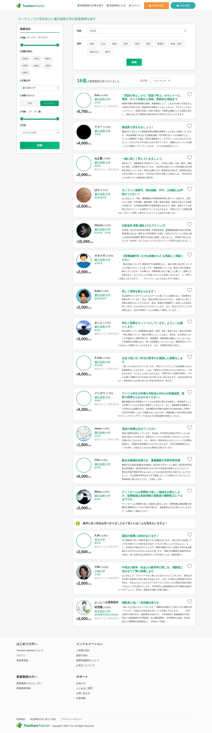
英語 (137, 43)
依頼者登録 (158, 5)
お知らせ (80, 683)
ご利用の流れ (83, 650)
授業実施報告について (87, 660)
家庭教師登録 (23, 688)
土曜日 (48, 66)
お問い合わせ (83, 693)
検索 (39, 145)
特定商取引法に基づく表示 (43, 719)
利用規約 (21, 719)
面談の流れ (82, 655)
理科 (126, 43)
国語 (92, 43)
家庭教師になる (118, 5)
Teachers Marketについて (30, 650)
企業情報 (80, 698)
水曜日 (48, 59)
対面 (30, 103)
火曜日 (36, 59)
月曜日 (25, 59)
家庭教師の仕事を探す (92, 5)
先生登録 (184, 5)
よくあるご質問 (84, 688)
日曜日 (25, 73)
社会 (103, 43)
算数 (114, 43)
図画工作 (94, 52)
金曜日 (36, 66)
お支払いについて (85, 665)
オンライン (49, 103)
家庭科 (160, 43)
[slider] (22, 45)
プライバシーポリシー (71, 719)
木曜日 (25, 66)
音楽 (148, 43)
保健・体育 (176, 43)
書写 (107, 52)
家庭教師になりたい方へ (29, 683)
